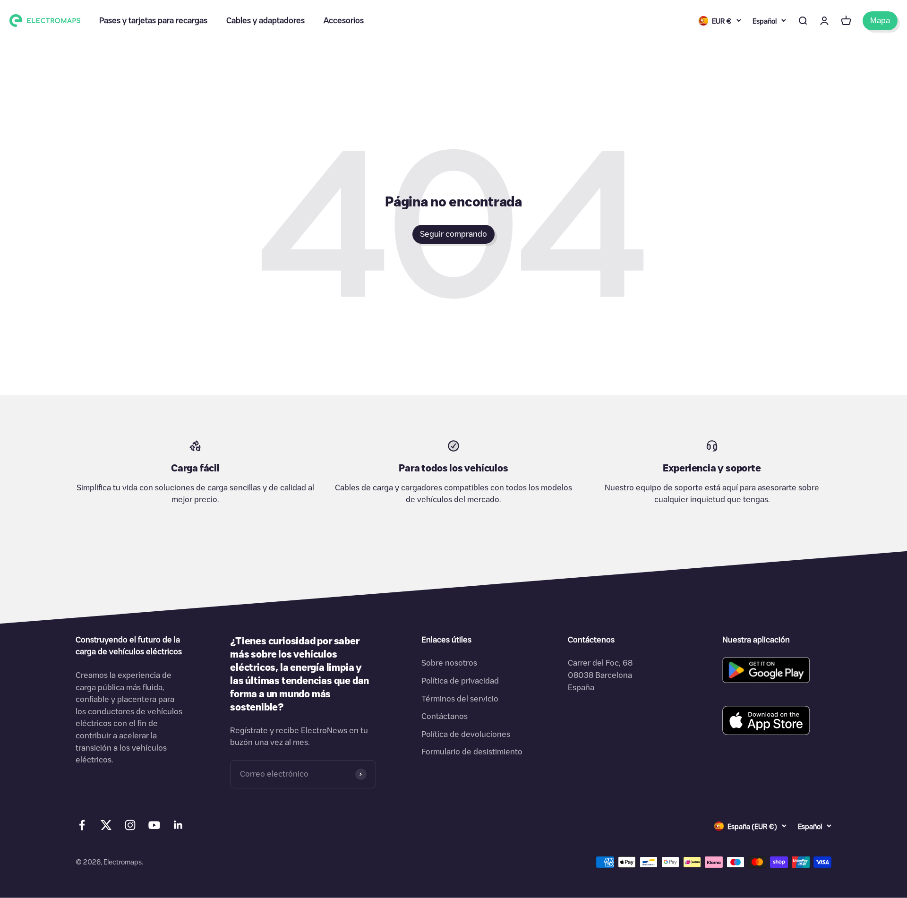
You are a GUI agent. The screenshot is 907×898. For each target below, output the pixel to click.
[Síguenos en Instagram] (130, 825)
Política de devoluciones (465, 734)
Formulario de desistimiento (471, 751)
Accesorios (344, 20)
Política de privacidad (460, 680)
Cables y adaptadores (265, 20)
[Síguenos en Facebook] (82, 825)
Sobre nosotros (449, 663)
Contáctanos (444, 716)
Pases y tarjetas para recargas (153, 20)
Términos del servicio (459, 698)
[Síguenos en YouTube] (154, 825)
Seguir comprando (453, 234)
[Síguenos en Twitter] (106, 827)
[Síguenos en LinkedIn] (178, 825)
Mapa (880, 20)
